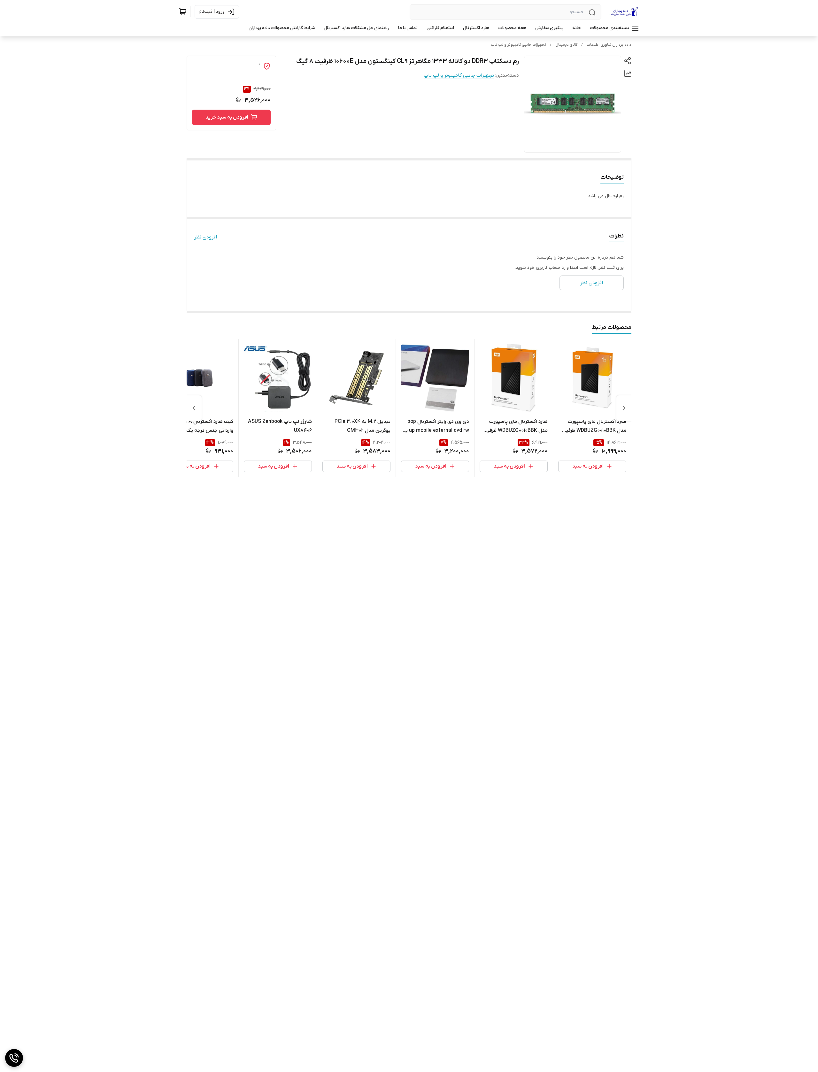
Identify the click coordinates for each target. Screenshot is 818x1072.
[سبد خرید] (183, 12)
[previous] (624, 408)
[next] (194, 408)
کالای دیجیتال (566, 44)
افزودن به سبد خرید (226, 117)
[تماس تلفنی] (14, 1058)
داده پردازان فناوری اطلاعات (609, 44)
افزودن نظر (205, 237)
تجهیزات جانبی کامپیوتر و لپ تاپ (518, 44)
